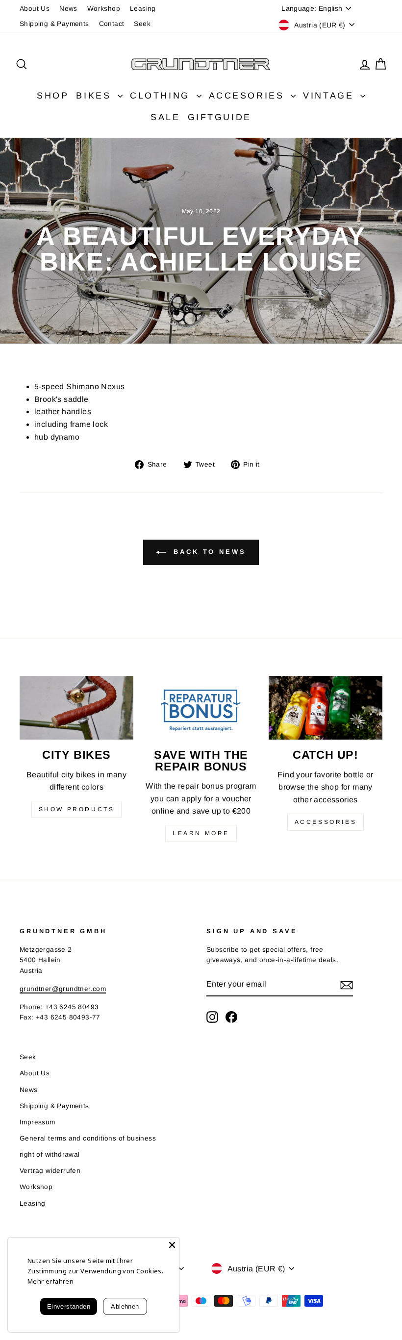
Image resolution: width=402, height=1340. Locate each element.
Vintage (330, 95)
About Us (35, 8)
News (68, 8)
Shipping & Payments (54, 23)
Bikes (95, 95)
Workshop (103, 8)
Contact (112, 23)
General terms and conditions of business (88, 1138)
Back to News (208, 551)
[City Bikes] (76, 708)
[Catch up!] (325, 708)
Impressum (37, 1122)
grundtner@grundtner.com (63, 989)
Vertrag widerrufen (50, 1170)
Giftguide (219, 117)
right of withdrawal (50, 1154)
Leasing (143, 8)
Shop (53, 95)
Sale (165, 117)
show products (77, 809)
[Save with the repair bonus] (201, 708)
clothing (162, 95)
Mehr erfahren (50, 1281)
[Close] (172, 1245)
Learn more (201, 833)
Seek (142, 23)
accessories (326, 822)
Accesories (249, 95)
